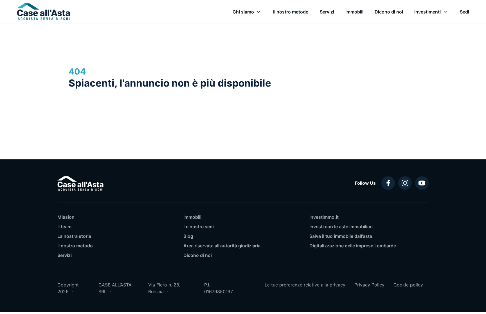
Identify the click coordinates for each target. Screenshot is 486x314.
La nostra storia (74, 236)
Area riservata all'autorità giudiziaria (221, 246)
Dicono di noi (197, 255)
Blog (188, 236)
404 (77, 71)
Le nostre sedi (198, 226)
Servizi (64, 255)
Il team (64, 226)
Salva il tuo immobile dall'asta (340, 236)
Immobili (192, 217)
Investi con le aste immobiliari (341, 226)
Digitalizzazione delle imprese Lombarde (352, 246)
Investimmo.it (324, 217)
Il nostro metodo (75, 246)
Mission (66, 217)
